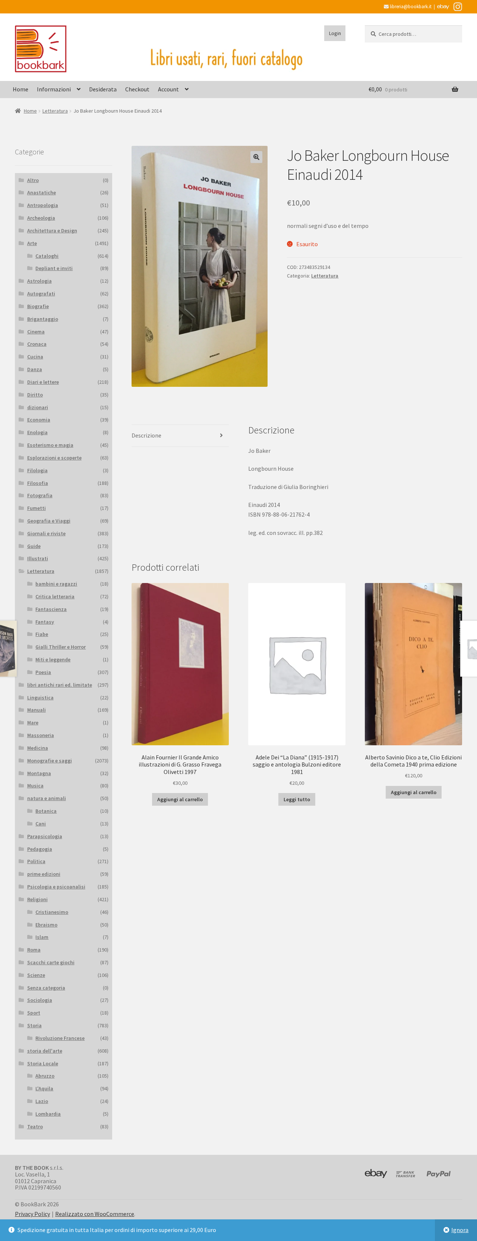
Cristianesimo (51, 912)
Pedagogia (39, 849)
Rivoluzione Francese (60, 1038)
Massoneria (40, 735)
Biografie (38, 306)
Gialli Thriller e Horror (60, 646)
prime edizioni (43, 874)
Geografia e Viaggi (48, 520)
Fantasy (44, 621)
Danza (34, 369)
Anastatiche (41, 192)
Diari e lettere (43, 382)
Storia (34, 1025)
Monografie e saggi (49, 760)
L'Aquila (44, 1088)
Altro (33, 180)
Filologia (37, 470)
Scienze (36, 975)
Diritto (35, 394)
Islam (41, 937)
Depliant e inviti (54, 268)
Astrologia (39, 281)
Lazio (41, 1101)
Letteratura (55, 110)
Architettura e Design (52, 230)
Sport (33, 1012)
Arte (32, 243)
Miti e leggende (52, 659)
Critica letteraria (55, 596)
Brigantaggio (42, 319)
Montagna (39, 773)
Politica (36, 861)
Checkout (137, 89)
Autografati (41, 293)
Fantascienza (51, 609)
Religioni (37, 899)
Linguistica (40, 697)
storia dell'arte (44, 1050)
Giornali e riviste (46, 533)
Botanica (46, 811)
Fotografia (40, 495)
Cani (40, 823)
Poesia (43, 672)
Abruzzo (44, 1075)
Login (335, 33)
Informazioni (54, 89)
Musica (35, 785)
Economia (38, 419)
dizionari (37, 407)
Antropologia (42, 205)
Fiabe (41, 634)
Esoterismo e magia (50, 445)
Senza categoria (46, 987)
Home (20, 89)
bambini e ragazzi (56, 583)
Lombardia (48, 1113)
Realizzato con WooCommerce (94, 1214)
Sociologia (39, 1000)
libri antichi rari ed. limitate (59, 684)
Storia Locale (42, 1063)
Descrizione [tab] (146, 435)
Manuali (36, 709)
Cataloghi (47, 256)
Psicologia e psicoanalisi (56, 886)
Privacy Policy (32, 1214)
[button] (256, 157)
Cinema (36, 331)
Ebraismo (46, 924)
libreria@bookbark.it (410, 6)
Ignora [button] (459, 1230)
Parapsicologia (44, 836)
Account (168, 89)
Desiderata (103, 89)
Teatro (35, 1126)
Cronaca (37, 344)
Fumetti (36, 508)
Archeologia (41, 217)
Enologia (37, 432)
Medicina (37, 748)
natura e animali (46, 798)
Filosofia (37, 483)
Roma (34, 949)
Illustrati (37, 558)
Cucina (35, 356)
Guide (34, 546)
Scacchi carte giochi (51, 962)
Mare (32, 722)
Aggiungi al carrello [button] (180, 799)
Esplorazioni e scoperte (54, 457)
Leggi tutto (297, 799)
